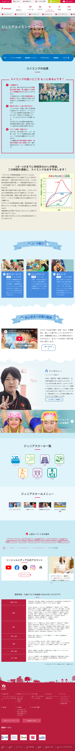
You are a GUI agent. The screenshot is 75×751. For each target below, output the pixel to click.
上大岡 (60, 613)
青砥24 (67, 628)
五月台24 (57, 615)
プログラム (40, 9)
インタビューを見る (54, 399)
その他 (18, 701)
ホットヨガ (22, 541)
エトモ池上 (51, 624)
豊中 (48, 641)
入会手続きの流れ (21, 709)
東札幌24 (37, 601)
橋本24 (37, 617)
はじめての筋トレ (27, 539)
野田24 (36, 612)
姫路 (65, 644)
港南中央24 (37, 615)
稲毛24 (49, 610)
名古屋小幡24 (31, 637)
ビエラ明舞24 (49, 644)
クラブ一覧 (30, 9)
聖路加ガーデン (33, 623)
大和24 (56, 617)
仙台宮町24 (31, 603)
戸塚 (36, 613)
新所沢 (66, 607)
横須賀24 (43, 617)
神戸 (61, 644)
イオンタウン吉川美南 (58, 609)
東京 (14, 627)
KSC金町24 (40, 629)
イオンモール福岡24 (33, 656)
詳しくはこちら (48, 348)
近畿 (14, 643)
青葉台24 (41, 613)
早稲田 (58, 626)
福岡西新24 (54, 656)
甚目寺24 (38, 637)
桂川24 (43, 641)
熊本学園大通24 (53, 658)
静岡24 (49, 635)
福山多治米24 (39, 652)
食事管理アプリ (39, 539)
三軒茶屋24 (49, 626)
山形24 (44, 603)
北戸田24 (38, 609)
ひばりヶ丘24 (57, 631)
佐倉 (40, 612)
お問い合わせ (69, 1)
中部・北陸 (14, 636)
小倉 (41, 656)
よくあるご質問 (41, 1)
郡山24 (54, 603)
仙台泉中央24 (50, 601)
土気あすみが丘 (56, 610)
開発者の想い (49, 698)
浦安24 (62, 612)
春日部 (30, 609)
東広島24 (41, 650)
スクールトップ (7, 14)
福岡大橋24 (61, 656)
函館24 (43, 601)
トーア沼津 (55, 635)
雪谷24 (36, 626)
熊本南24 (45, 658)
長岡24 (30, 635)
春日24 (67, 656)
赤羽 (62, 626)
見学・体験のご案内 (22, 711)
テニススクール (35, 14)
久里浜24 (50, 617)
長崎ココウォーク (37, 658)
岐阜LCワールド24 (41, 635)
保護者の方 (28, 1)
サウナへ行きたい (52, 539)
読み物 (59, 9)
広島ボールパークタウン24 (60, 650)
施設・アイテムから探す (38, 696)
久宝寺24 (53, 641)
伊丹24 (43, 644)
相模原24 (31, 617)
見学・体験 (20, 698)
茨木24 (30, 644)
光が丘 (36, 628)
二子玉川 (42, 626)
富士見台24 (50, 628)
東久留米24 (43, 631)
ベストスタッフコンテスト (9, 696)
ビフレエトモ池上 (60, 624)
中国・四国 (14, 651)
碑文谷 (48, 623)
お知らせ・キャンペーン (19, 10)
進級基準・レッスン (30, 57)
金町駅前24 (32, 629)
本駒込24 (60, 623)
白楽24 (55, 613)
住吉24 (56, 644)
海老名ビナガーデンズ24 (34, 618)
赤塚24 (30, 628)
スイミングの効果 (16, 57)
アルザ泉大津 (65, 643)
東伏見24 (49, 631)
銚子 (67, 610)
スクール (50, 9)
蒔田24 (43, 615)
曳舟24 (30, 624)
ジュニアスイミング (38, 548)
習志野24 (55, 612)
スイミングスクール (62, 14)
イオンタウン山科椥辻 (34, 641)
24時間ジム (63, 539)
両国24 (66, 623)
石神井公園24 (42, 628)
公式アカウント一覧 (25, 575)
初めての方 (7, 1)
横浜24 (66, 613)
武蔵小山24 (42, 623)
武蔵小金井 (60, 629)
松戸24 (30, 612)
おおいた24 (31, 659)
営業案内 (19, 700)
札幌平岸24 (31, 601)
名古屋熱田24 (63, 635)
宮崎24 (37, 659)
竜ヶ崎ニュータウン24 (39, 607)
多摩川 (30, 626)
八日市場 (30, 613)
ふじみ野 (67, 609)
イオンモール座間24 (47, 618)
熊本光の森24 (62, 658)
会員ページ (55, 1)
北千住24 (57, 628)
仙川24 (54, 629)
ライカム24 (43, 659)
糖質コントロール (63, 541)
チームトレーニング (13, 539)
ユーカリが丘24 (47, 612)
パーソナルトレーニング (49, 541)
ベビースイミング (34, 541)
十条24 (67, 626)
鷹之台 (63, 610)
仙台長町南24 (58, 601)
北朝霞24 (44, 609)
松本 (34, 635)
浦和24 (57, 607)
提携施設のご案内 (31, 720)
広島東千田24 (48, 650)
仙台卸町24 (38, 603)
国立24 (37, 631)
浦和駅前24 (50, 607)
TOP (4, 57)
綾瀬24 (63, 628)
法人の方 (17, 1)
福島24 (59, 603)
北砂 (46, 624)
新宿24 (53, 623)
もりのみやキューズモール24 (36, 643)
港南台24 (30, 615)
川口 (62, 607)
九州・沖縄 (14, 658)
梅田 (59, 641)
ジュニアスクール (21, 14)
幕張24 (44, 610)
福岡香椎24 (46, 656)
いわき (49, 603)
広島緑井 (35, 650)
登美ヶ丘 (30, 646)
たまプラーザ (48, 613)
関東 (14, 613)
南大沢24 (47, 629)
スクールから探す (36, 698)
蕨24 (34, 609)
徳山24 (46, 652)
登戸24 (63, 615)
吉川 (49, 609)
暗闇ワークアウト (11, 541)
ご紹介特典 (20, 715)
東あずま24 (36, 624)
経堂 (55, 626)
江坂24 (58, 643)
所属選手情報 (63, 703)
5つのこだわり (45, 57)
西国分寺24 (31, 631)
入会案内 (69, 9)
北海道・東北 (13, 602)
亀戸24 (42, 624)
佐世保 (30, 658)
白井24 (67, 612)
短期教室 (56, 57)
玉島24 (30, 650)
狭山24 (37, 644)
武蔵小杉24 (50, 615)
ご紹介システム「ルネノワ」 (10, 720)
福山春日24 (31, 652)
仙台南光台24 (67, 601)
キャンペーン (20, 696)
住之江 (48, 643)
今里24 (53, 643)
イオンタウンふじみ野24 (34, 610)
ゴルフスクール (48, 14)
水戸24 (30, 607)
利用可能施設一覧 (21, 713)
